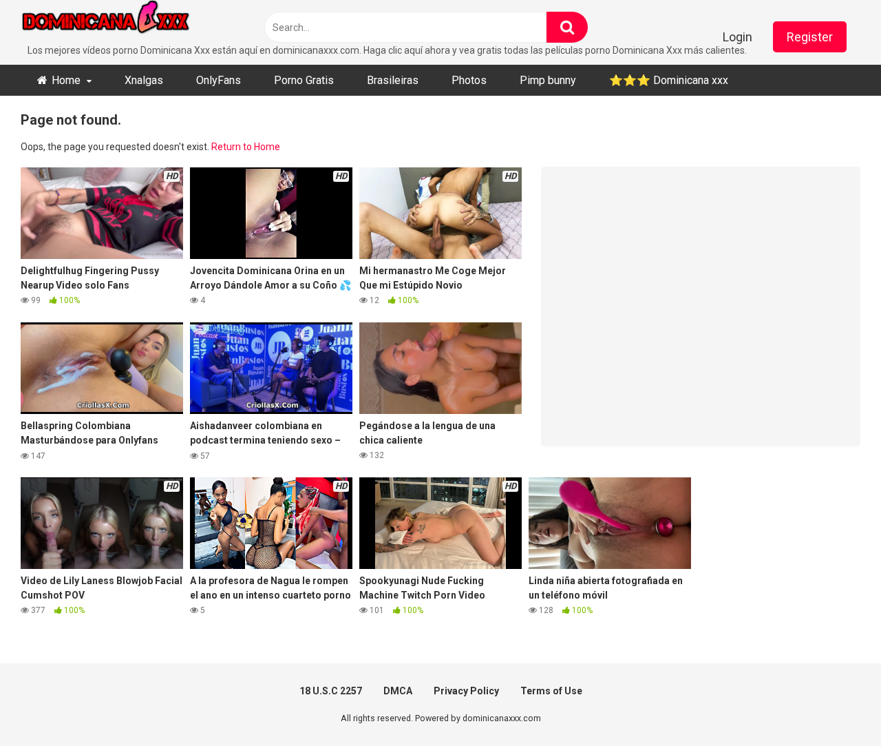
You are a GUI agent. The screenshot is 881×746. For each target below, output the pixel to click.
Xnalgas (144, 80)
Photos (469, 80)
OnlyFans (218, 80)
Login (737, 37)
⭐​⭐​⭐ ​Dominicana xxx (668, 80)
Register (810, 37)
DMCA (397, 690)
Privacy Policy (466, 690)
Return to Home (245, 146)
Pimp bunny (548, 80)
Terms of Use (551, 690)
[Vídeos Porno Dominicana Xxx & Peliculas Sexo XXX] (124, 21)
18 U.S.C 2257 (330, 690)
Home (66, 80)
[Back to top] (834, 704)
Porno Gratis (304, 80)
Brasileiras (392, 80)
